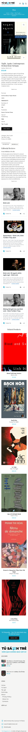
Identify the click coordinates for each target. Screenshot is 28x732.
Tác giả (3, 690)
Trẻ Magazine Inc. (6, 731)
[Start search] (26, 4)
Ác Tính (14, 467)
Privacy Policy (6, 697)
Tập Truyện (17, 13)
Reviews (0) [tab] (15, 144)
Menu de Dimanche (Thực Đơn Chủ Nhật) (14, 571)
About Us (5, 699)
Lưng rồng (14, 619)
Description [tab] (6, 144)
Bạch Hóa (14, 420)
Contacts (5, 701)
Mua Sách (7, 128)
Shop (12, 13)
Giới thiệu (4, 692)
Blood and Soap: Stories (14, 373)
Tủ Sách (4, 687)
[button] (23, 24)
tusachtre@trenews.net (10, 724)
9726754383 (7, 727)
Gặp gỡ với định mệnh (14, 514)
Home (7, 13)
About (3, 694)
